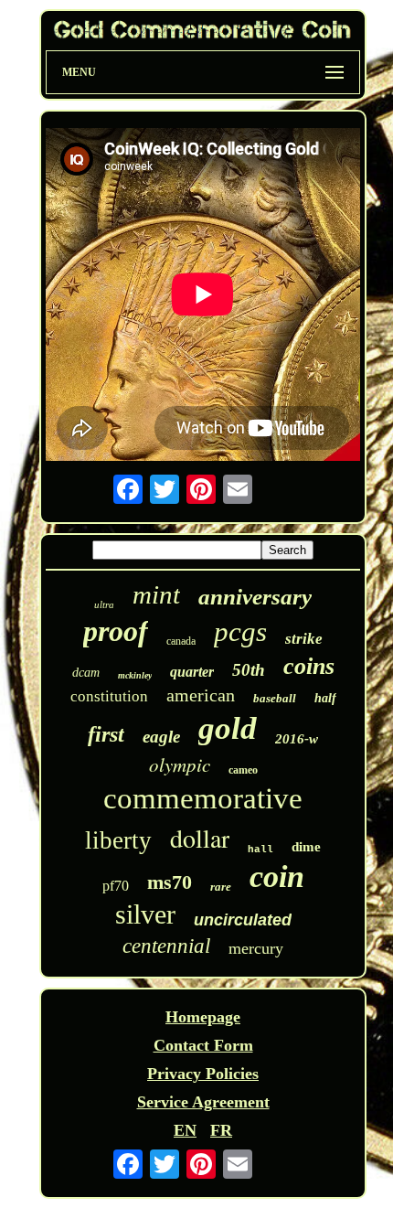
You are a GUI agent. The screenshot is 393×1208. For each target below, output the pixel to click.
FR (221, 1130)
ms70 (169, 882)
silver (145, 914)
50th (248, 669)
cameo (243, 770)
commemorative (203, 798)
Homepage (202, 1017)
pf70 (115, 885)
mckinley (135, 675)
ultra (104, 604)
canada (181, 641)
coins (309, 666)
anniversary (255, 596)
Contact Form (203, 1045)
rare (220, 886)
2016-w (296, 739)
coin (277, 876)
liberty (118, 840)
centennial (166, 946)
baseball (274, 698)
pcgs (240, 631)
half (325, 698)
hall (260, 849)
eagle (161, 736)
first (106, 734)
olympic (179, 764)
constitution (109, 696)
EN (185, 1130)
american (200, 695)
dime (306, 846)
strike (304, 638)
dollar (199, 837)
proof (115, 631)
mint (156, 594)
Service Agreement (203, 1102)
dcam (86, 672)
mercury (255, 948)
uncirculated (243, 920)
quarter (192, 671)
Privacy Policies (203, 1073)
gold (227, 728)
